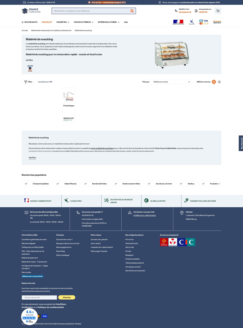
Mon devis (242, 143)
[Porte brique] (68, 95)
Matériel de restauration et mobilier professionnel (51, 30)
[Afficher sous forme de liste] (219, 82)
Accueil (25, 30)
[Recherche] (132, 11)
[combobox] (94, 11)
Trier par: (146, 82)
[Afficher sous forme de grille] (214, 82)
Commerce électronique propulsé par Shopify (62, 324)
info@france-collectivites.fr (144, 215)
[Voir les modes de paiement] (196, 20)
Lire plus (29, 60)
